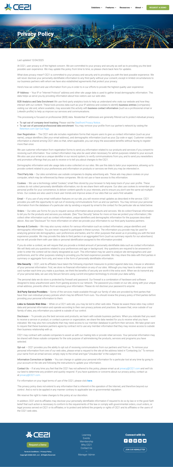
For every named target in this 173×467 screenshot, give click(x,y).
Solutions (95, 8)
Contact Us (86, 448)
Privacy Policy (46, 452)
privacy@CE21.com (130, 368)
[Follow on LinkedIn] (140, 441)
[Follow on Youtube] (145, 441)
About (138, 8)
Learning (86, 434)
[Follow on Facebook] (126, 441)
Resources (125, 8)
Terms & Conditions (31, 452)
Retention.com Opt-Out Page (34, 128)
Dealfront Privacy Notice (87, 122)
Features (110, 8)
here (89, 380)
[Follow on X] (130, 441)
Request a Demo (157, 7)
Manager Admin (86, 454)
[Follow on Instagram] (135, 441)
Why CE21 (86, 444)
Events (86, 438)
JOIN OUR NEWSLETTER (135, 450)
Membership (86, 441)
